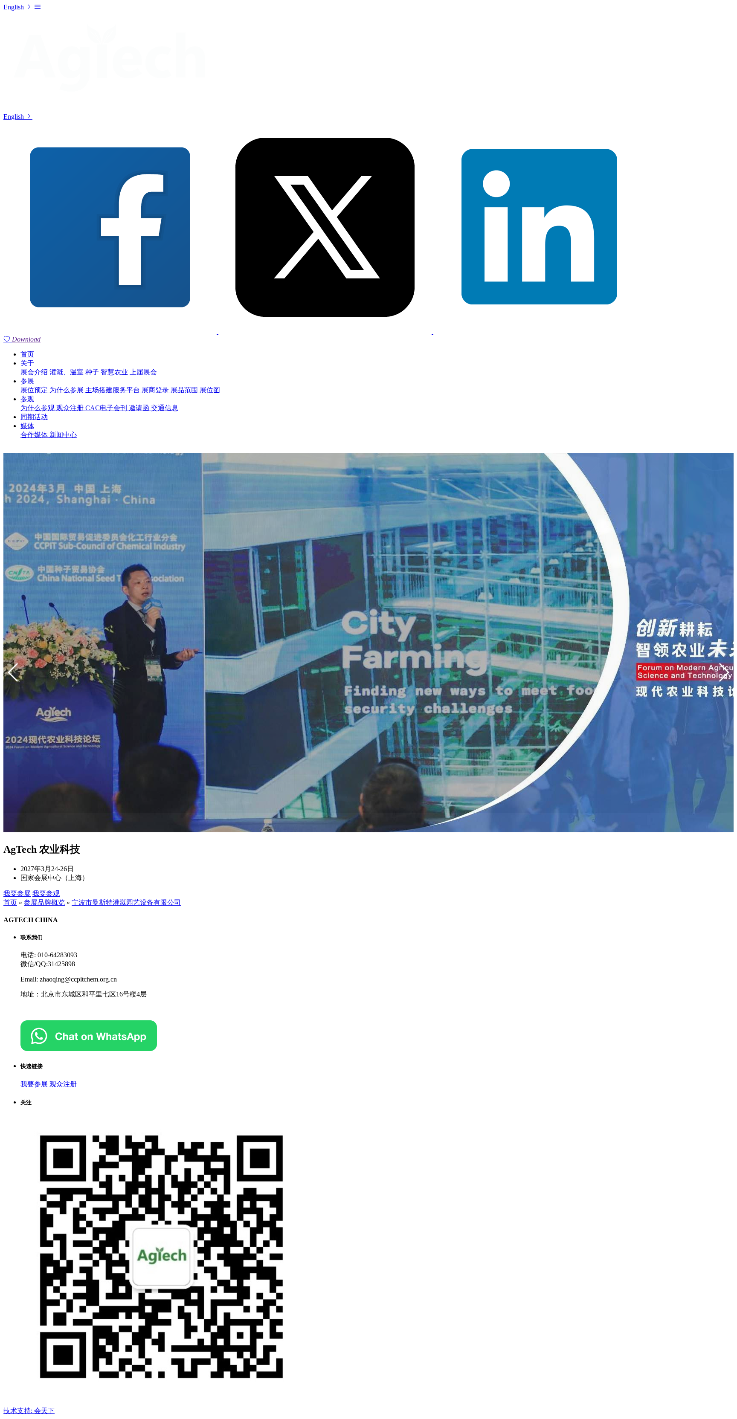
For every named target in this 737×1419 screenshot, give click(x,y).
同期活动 (34, 416)
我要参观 (46, 893)
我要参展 (17, 893)
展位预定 (34, 390)
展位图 (210, 390)
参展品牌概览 (44, 902)
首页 (27, 354)
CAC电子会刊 (107, 407)
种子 (93, 372)
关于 (27, 363)
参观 (27, 399)
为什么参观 (38, 407)
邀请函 (140, 407)
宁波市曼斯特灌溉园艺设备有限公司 (126, 902)
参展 (27, 381)
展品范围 (185, 390)
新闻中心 (63, 434)
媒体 (27, 425)
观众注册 (70, 407)
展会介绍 (34, 372)
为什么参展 (67, 390)
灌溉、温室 (67, 372)
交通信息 (164, 407)
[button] (723, 672)
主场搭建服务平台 (113, 390)
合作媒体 (34, 434)
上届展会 (143, 372)
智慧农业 (115, 372)
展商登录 (156, 390)
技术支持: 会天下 (29, 1410)
